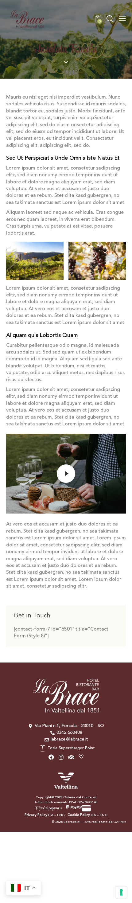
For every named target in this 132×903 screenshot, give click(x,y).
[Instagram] (61, 757)
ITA (50, 815)
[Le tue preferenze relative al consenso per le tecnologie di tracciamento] (121, 892)
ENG (61, 815)
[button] (122, 19)
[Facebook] (51, 757)
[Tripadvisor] (71, 757)
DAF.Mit (120, 822)
